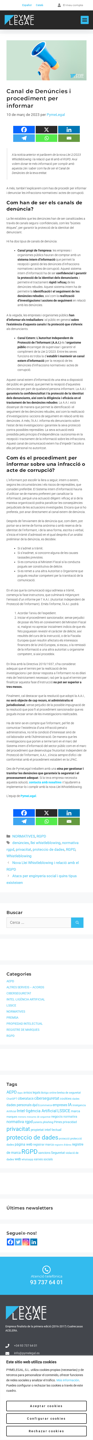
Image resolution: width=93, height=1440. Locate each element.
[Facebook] (24, 129)
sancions (44, 1152)
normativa (70, 1116)
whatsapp (27, 1159)
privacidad (70, 1122)
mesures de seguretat (39, 1116)
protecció (64, 1138)
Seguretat (58, 1153)
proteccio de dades (48, 849)
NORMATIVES (23, 836)
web (18, 1159)
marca (75, 1111)
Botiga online (48, 1092)
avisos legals (31, 1092)
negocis (57, 1117)
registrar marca (43, 1144)
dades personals (19, 1105)
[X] (46, 129)
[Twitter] (18, 1242)
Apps (20, 1092)
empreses (60, 1105)
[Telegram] (24, 138)
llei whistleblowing (45, 843)
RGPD (41, 836)
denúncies (20, 843)
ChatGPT (11, 1098)
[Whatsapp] (46, 138)
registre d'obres (63, 1144)
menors (22, 1116)
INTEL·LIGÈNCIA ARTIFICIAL (25, 999)
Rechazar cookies (46, 1431)
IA (70, 1104)
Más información (67, 1380)
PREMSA (12, 1017)
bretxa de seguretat (69, 1092)
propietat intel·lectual (46, 1130)
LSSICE (11, 1005)
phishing (48, 1122)
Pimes (58, 1122)
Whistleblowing (19, 856)
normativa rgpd (19, 1122)
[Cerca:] (38, 922)
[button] (85, 20)
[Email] (69, 138)
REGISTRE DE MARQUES (22, 1029)
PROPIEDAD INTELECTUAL (24, 1023)
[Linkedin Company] (33, 1242)
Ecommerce (45, 1105)
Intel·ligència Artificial (37, 1110)
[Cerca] (77, 922)
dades (75, 1098)
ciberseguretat (46, 1098)
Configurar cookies (46, 1418)
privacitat (23, 849)
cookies (66, 1099)
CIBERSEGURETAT (18, 993)
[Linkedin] (69, 129)
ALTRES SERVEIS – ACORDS (25, 987)
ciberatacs (26, 1098)
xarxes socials (43, 1159)
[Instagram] (25, 1242)
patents (37, 1122)
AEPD (10, 981)
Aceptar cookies (46, 1406)
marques (11, 1116)
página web (23, 1144)
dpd (34, 1105)
